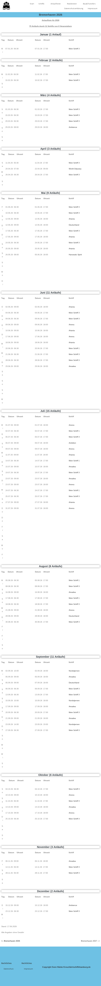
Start (32, 3)
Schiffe (42, 3)
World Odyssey (75, 169)
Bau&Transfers (89, 3)
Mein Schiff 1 (74, 348)
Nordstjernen (74, 671)
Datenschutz (9, 969)
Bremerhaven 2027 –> (90, 941)
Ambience (73, 127)
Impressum (92, 8)
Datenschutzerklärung (73, 8)
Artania (72, 219)
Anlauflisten (56, 3)
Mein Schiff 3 (74, 49)
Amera (71, 324)
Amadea (72, 366)
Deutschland (74, 225)
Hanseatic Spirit (75, 255)
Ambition (72, 443)
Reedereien (72, 3)
